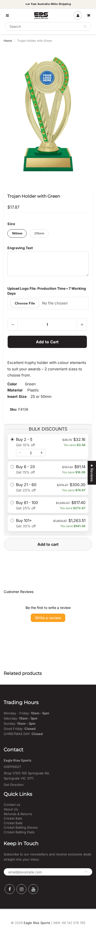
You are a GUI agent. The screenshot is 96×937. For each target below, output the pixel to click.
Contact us (12, 805)
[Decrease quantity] (20, 452)
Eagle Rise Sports (37, 923)
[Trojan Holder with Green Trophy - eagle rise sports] (48, 114)
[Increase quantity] (41, 452)
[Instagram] (21, 889)
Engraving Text (20, 248)
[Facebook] (10, 889)
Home (8, 41)
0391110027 (12, 767)
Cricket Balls (13, 823)
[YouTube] (33, 889)
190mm (17, 233)
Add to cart (48, 544)
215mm (39, 233)
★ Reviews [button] (92, 472)
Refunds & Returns (18, 814)
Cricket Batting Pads (19, 832)
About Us (11, 809)
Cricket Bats (13, 818)
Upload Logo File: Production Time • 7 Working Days (46, 290)
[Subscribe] (86, 872)
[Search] (85, 26)
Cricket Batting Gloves (21, 827)
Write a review (48, 617)
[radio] (48, 446)
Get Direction (14, 785)
